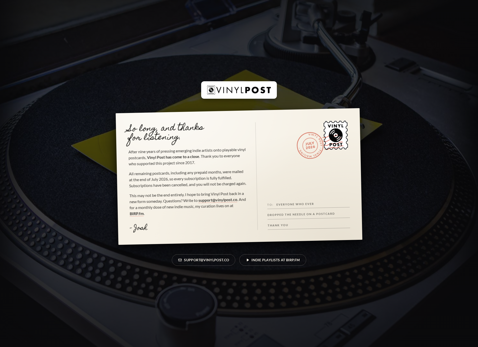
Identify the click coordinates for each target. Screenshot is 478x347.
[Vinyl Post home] (239, 90)
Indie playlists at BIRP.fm (275, 260)
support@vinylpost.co (217, 199)
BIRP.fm (137, 213)
